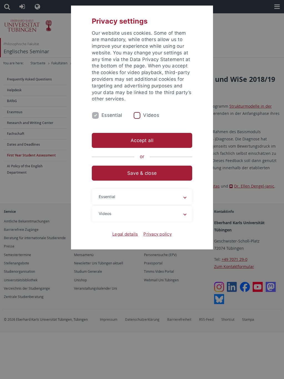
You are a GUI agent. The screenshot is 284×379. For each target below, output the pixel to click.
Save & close (142, 173)
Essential (112, 115)
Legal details (125, 234)
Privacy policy (157, 234)
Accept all (142, 140)
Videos (151, 115)
